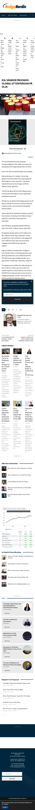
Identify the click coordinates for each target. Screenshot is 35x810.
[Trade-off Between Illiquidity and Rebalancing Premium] (4, 557)
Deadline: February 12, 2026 (9, 704)
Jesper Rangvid (6, 652)
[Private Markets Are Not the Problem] (4, 482)
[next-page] (5, 501)
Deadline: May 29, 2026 (8, 698)
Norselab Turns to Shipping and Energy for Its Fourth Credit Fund (2, 53)
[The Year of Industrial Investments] (27, 622)
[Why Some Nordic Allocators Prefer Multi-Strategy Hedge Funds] (4, 489)
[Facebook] (16, 309)
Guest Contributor (7, 609)
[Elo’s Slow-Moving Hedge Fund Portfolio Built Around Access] (4, 495)
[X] (12, 309)
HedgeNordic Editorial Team (13, 153)
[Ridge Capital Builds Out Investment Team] (12, 38)
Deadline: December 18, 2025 (9, 710)
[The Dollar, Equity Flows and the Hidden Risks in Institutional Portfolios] (19, 38)
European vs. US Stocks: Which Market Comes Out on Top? (12, 649)
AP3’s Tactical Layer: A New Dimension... (19, 570)
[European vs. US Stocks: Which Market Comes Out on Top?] (27, 649)
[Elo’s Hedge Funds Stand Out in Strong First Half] (17, 403)
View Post (7, 613)
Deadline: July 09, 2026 (8, 685)
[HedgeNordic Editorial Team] (3, 153)
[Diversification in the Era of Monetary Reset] (4, 564)
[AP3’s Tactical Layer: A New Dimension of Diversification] (4, 571)
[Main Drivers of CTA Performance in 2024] (27, 636)
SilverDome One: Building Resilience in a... (19, 584)
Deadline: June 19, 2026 (8, 691)
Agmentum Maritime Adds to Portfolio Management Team (29, 414)
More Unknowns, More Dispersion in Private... (20, 468)
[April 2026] (17, 132)
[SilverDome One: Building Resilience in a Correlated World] (4, 584)
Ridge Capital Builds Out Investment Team (17, 360)
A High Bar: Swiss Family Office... (12, 702)
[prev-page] (3, 501)
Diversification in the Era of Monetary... (18, 564)
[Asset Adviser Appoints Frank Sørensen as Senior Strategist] (27, 38)
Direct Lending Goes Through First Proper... (20, 475)
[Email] (20, 309)
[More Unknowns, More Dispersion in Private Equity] (4, 468)
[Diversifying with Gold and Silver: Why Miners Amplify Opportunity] (4, 577)
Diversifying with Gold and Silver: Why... (18, 577)
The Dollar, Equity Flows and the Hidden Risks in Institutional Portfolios (17, 55)
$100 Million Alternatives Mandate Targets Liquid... (17, 683)
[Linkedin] (8, 309)
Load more (17, 456)
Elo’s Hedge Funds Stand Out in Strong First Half (17, 413)
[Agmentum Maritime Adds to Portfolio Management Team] (29, 403)
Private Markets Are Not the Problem (18, 481)
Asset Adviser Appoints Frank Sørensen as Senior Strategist (5, 414)
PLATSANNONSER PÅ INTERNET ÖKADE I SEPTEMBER (8, 339)
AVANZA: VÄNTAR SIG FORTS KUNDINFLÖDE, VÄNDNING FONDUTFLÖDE (26, 339)
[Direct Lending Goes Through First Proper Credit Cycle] (4, 475)
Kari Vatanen (6, 623)
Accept (5, 807)
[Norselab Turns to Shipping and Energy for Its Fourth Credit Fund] (4, 38)
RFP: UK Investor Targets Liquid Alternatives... (15, 708)
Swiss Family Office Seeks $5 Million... (13, 689)
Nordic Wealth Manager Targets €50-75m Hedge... (17, 696)
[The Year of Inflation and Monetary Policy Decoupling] (27, 665)
